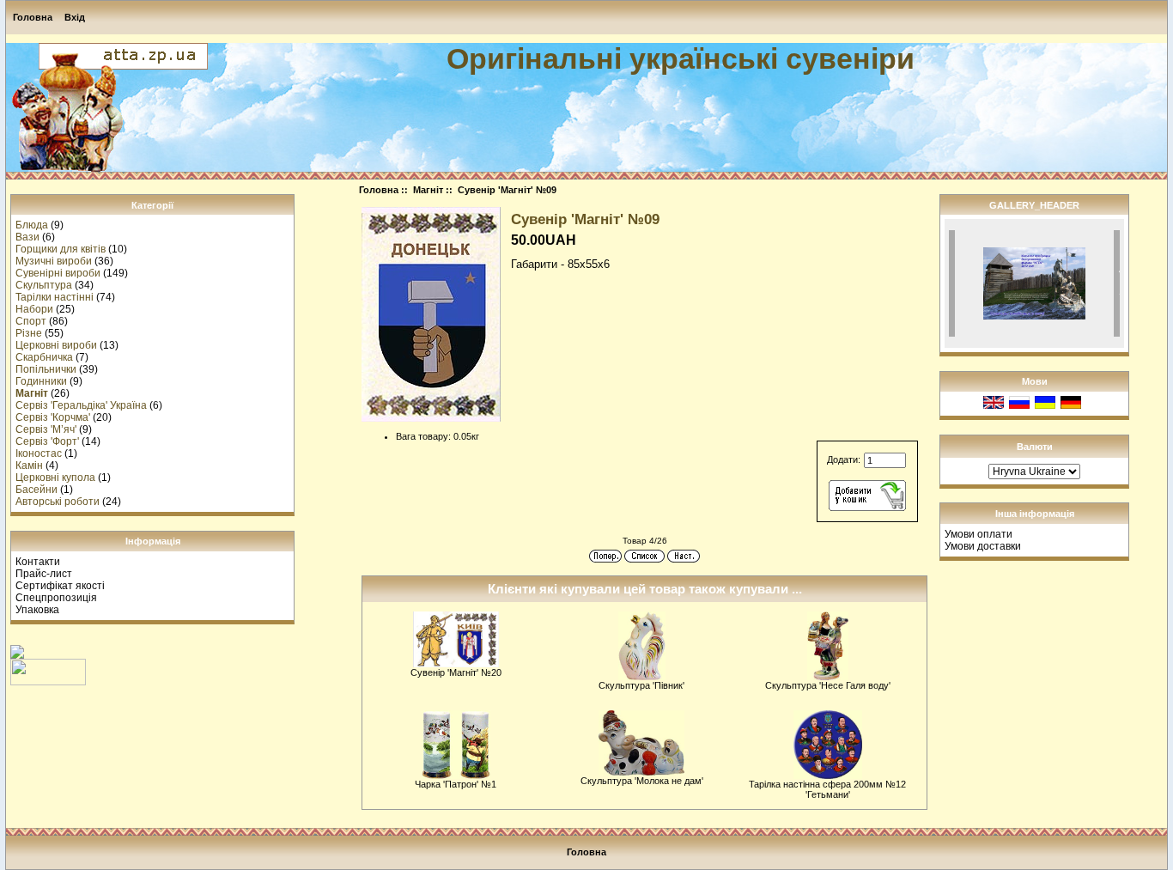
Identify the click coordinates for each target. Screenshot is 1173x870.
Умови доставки (983, 546)
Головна (32, 17)
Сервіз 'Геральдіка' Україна (81, 405)
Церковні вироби (56, 345)
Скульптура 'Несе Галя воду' (827, 685)
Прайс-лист (43, 574)
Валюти (1035, 446)
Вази (27, 237)
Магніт (428, 190)
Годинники (41, 381)
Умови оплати (978, 534)
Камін (29, 465)
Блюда (31, 225)
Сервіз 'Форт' (47, 441)
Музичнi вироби (53, 261)
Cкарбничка (44, 357)
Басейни (36, 490)
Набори (34, 309)
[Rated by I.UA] (48, 682)
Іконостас (38, 453)
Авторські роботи (57, 502)
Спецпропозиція (56, 598)
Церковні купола (55, 478)
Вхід (74, 17)
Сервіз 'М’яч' (45, 429)
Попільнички (45, 369)
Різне (28, 333)
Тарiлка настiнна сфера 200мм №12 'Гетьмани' (827, 789)
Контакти (37, 562)
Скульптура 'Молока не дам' (641, 781)
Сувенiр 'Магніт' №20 (455, 672)
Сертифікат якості (60, 586)
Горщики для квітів (60, 249)
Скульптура (43, 285)
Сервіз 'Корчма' (52, 417)
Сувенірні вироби (57, 273)
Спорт (30, 321)
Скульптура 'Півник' (641, 685)
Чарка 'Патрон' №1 (455, 784)
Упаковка (37, 610)
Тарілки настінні (54, 297)
